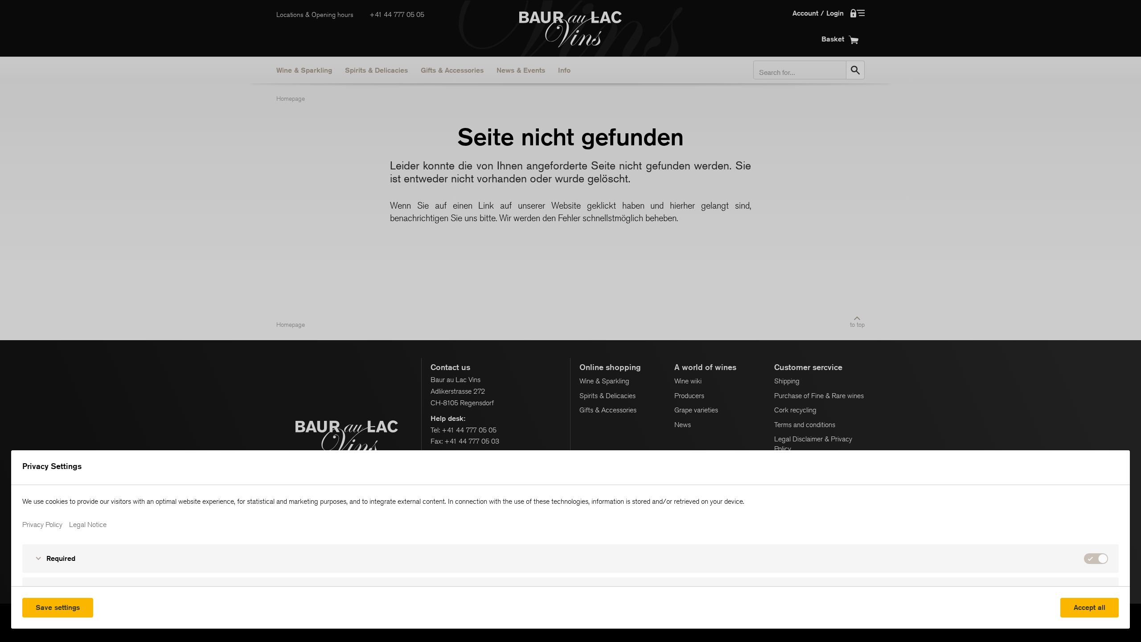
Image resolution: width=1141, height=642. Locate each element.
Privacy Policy (42, 524)
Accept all (1089, 607)
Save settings (58, 607)
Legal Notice (88, 524)
